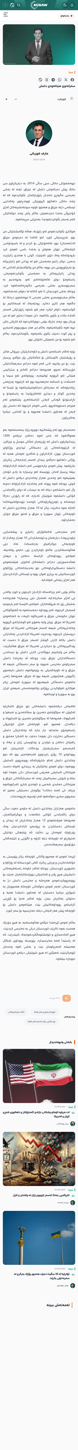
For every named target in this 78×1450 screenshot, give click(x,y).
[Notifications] (72, 5)
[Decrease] (15, 99)
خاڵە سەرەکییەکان (16, 1012)
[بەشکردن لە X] (66, 80)
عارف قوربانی (39, 153)
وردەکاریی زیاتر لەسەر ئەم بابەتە (41, 1021)
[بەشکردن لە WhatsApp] (59, 80)
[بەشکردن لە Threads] (47, 80)
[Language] (12, 5)
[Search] (19, 5)
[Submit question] (66, 998)
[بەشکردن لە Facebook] (72, 80)
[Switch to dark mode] (65, 5)
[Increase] (6, 99)
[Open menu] (6, 15)
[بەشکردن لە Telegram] (53, 80)
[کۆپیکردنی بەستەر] (40, 80)
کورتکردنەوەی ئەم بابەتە (44, 1012)
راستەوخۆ (65, 15)
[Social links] (5, 5)
